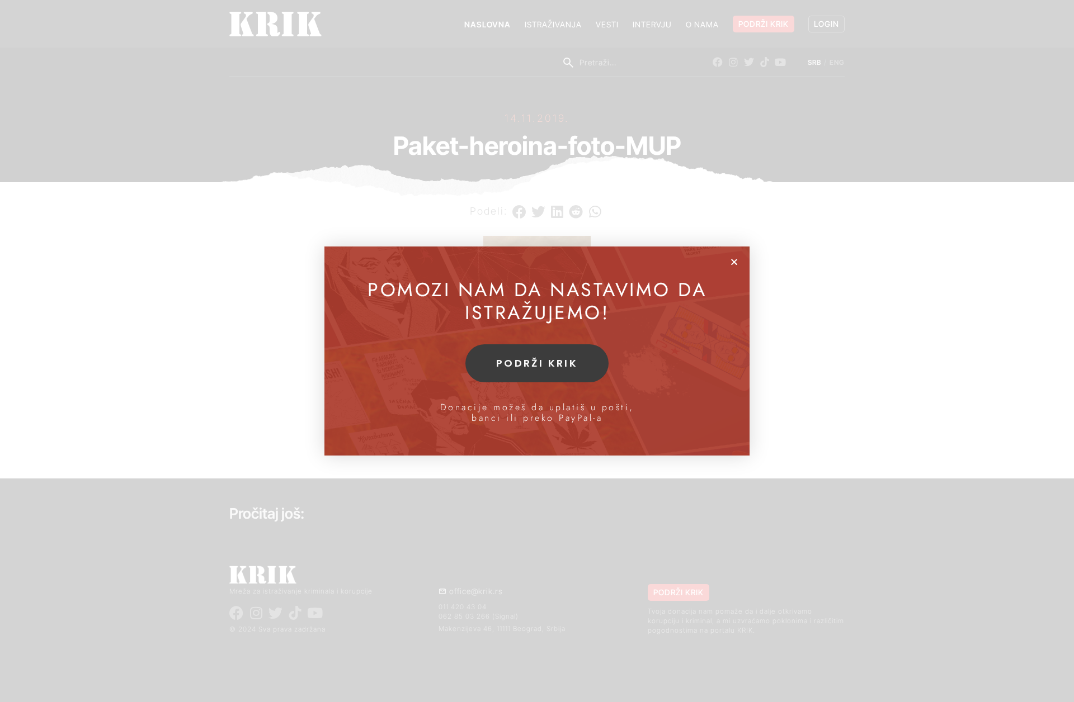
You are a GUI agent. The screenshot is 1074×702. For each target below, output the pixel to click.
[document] (537, 351)
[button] (734, 262)
